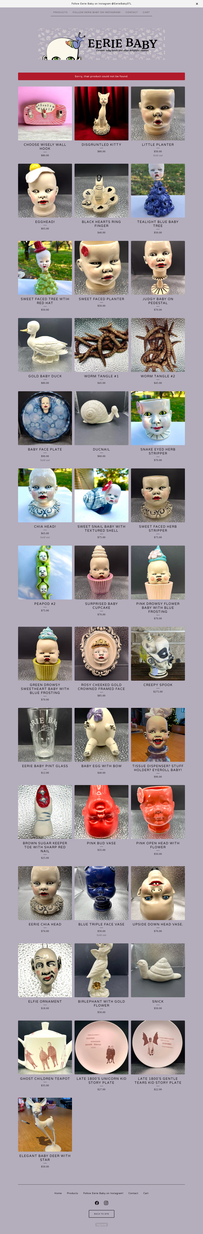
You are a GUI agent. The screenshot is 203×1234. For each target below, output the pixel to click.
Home (58, 1193)
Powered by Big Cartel (101, 1224)
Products (60, 12)
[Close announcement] (196, 3)
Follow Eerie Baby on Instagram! (97, 12)
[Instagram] (106, 1203)
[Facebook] (97, 1203)
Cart (146, 12)
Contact (132, 12)
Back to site (101, 1214)
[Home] (101, 44)
